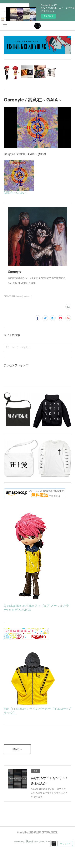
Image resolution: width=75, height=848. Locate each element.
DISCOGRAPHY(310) (13, 296)
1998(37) (28, 296)
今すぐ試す (48, 16)
